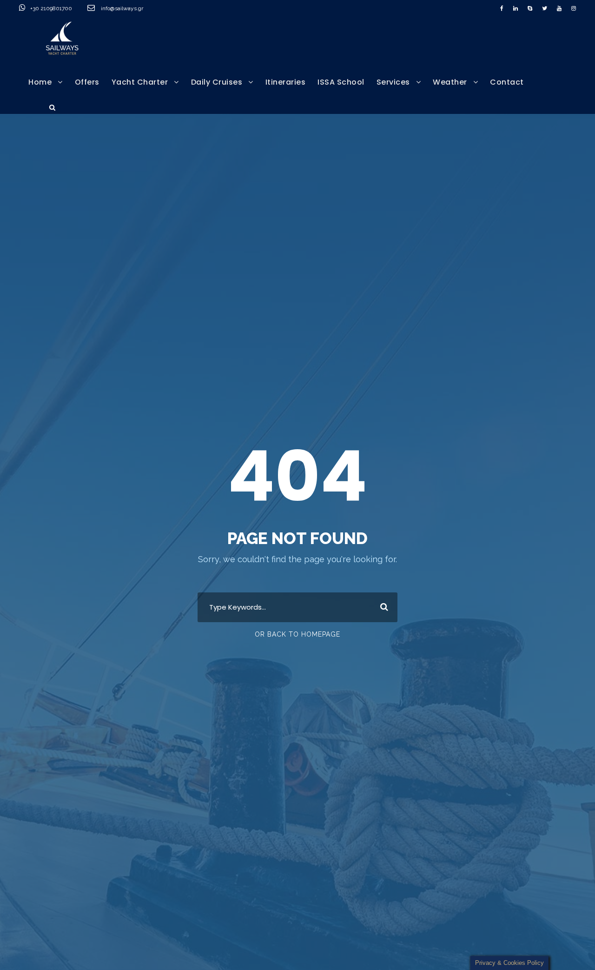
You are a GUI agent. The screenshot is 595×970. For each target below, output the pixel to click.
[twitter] (544, 8)
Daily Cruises (217, 82)
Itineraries (285, 82)
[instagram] (573, 8)
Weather (450, 82)
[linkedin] (515, 8)
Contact (507, 82)
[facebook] (501, 8)
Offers (87, 82)
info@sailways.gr (128, 8)
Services (393, 82)
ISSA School (340, 82)
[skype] (530, 8)
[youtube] (559, 8)
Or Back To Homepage (297, 634)
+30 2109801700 (51, 8)
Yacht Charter (140, 82)
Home (40, 82)
